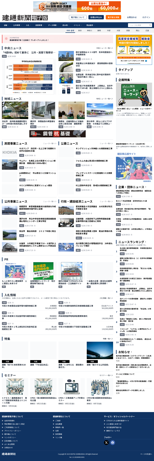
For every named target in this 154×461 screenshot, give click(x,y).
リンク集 (57, 437)
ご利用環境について (10, 427)
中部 (108, 30)
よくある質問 (8, 444)
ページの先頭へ (146, 454)
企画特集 (124, 80)
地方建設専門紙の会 (113, 427)
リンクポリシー (9, 437)
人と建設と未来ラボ (113, 424)
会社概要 (57, 424)
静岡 (99, 30)
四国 (128, 30)
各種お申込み (96, 17)
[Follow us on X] (106, 442)
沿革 (56, 430)
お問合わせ (132, 17)
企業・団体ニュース (131, 187)
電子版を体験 (113, 17)
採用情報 (57, 434)
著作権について (9, 434)
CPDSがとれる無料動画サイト (116, 420)
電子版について (77, 17)
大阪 (118, 30)
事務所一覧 (58, 427)
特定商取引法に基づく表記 (13, 424)
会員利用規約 (8, 420)
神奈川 (89, 30)
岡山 (137, 30)
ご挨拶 (56, 420)
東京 (80, 30)
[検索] (150, 25)
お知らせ (124, 352)
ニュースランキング (131, 242)
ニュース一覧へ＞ (50, 143)
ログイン (146, 17)
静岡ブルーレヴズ (112, 430)
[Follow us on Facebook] (112, 442)
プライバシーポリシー (11, 430)
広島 (147, 30)
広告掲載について (10, 441)
